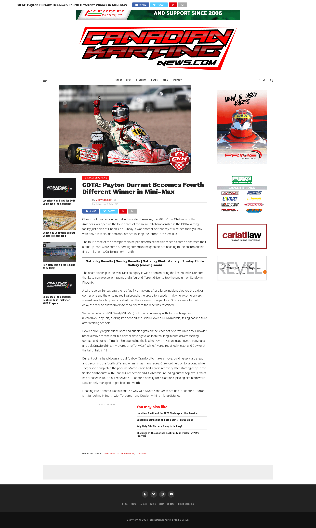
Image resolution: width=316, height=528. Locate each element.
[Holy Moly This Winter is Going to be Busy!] (59, 260)
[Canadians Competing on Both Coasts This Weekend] (59, 228)
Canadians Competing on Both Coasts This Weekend (59, 234)
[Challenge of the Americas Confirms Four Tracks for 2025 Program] (59, 292)
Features (141, 80)
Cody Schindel (104, 199)
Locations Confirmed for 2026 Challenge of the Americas (59, 202)
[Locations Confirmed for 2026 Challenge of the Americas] (59, 196)
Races (154, 80)
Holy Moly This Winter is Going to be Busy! (59, 266)
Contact (177, 80)
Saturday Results (99, 261)
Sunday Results (128, 261)
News (129, 80)
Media (165, 80)
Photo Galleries (186, 503)
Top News (141, 453)
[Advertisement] (107, 427)
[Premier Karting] (158, 18)
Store (118, 80)
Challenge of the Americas (118, 453)
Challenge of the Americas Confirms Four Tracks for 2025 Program (57, 299)
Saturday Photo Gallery (161, 261)
